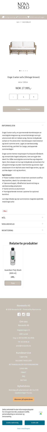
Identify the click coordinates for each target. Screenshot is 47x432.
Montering (7, 230)
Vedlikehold (8, 224)
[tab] (23, 126)
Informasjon (8, 125)
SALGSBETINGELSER (23, 360)
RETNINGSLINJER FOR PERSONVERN (23, 364)
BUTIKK (23, 380)
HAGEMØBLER (26, 22)
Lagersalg (23, 356)
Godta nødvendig (12, 423)
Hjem (18, 22)
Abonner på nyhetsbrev (23, 399)
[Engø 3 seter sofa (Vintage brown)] (23, 48)
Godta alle (34, 423)
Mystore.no (36, 309)
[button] (19, 70)
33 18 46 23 (25, 342)
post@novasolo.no (23, 346)
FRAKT (23, 372)
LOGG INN (23, 368)
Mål (3, 217)
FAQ (23, 376)
